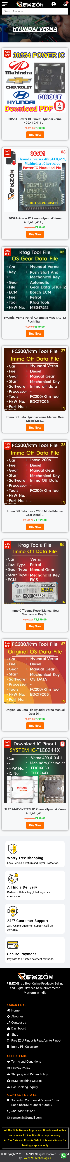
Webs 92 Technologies (37, 1158)
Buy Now (35, 134)
